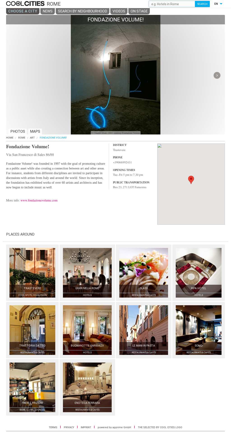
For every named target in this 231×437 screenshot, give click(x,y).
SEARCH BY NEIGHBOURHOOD (82, 11)
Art (32, 137)
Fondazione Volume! (53, 137)
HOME (9, 137)
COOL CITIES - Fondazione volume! (26, 4)
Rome (21, 137)
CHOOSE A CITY (22, 11)
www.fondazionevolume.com (39, 200)
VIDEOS (119, 11)
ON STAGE (139, 11)
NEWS (48, 11)
